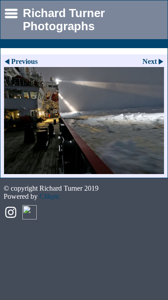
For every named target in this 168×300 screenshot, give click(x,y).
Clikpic (49, 196)
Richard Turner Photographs (64, 19)
